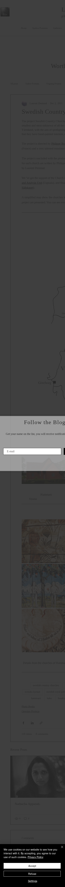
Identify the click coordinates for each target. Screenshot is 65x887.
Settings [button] (32, 881)
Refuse (32, 874)
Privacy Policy (35, 857)
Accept (32, 866)
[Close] (60, 849)
